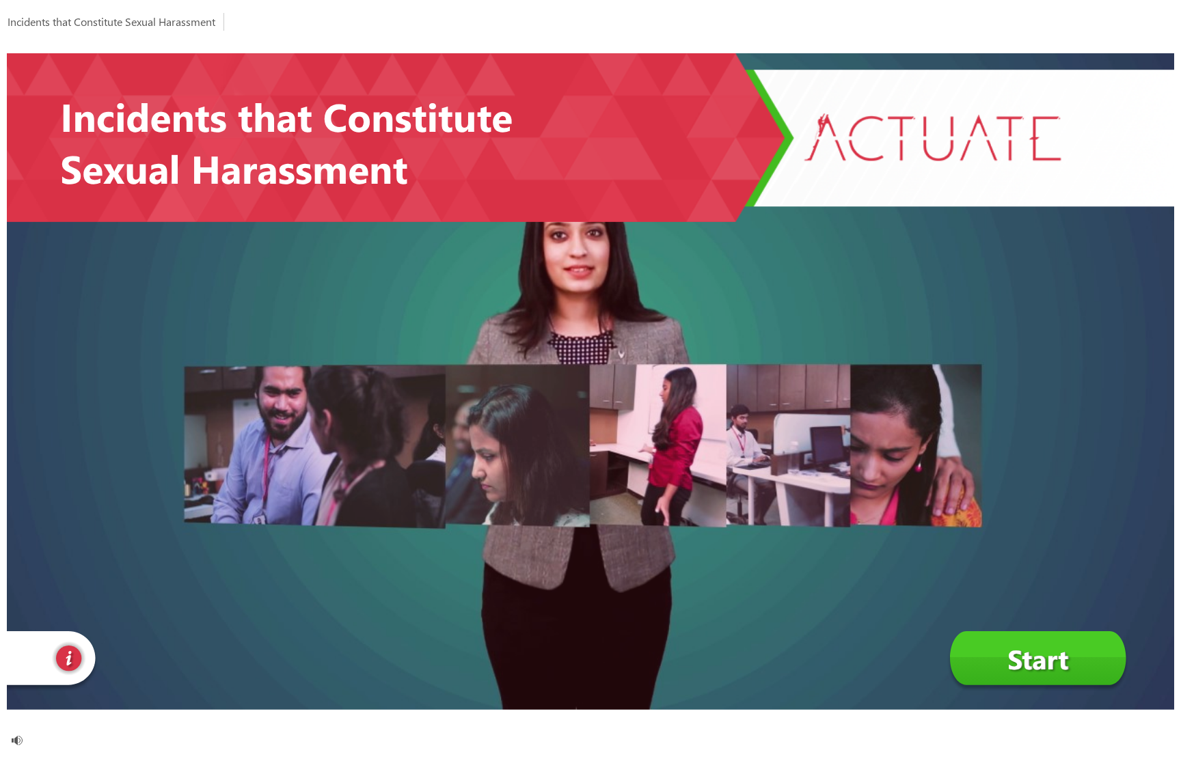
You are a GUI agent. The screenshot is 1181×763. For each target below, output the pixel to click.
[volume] (17, 740)
